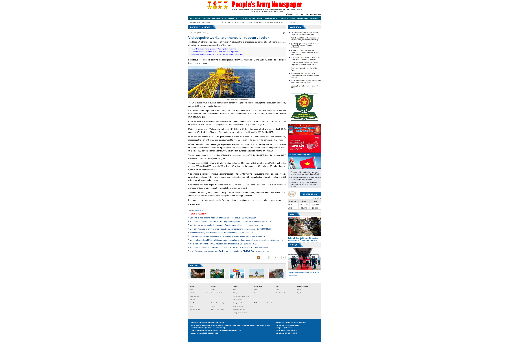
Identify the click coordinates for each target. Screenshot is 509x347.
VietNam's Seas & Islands (300, 154)
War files (192, 299)
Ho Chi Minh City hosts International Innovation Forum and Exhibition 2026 (229, 247)
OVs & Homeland (281, 293)
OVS (237, 18)
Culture (299, 289)
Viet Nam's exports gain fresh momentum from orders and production (226, 225)
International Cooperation (241, 296)
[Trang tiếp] (280, 257)
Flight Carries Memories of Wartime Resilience (303, 274)
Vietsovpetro (200, 210)
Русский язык (315, 14)
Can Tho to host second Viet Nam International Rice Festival (223, 217)
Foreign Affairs (288, 18)
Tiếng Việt (289, 14)
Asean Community (272, 18)
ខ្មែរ (307, 14)
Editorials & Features (218, 293)
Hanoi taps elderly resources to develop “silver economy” (221, 232)
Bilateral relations (238, 306)
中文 (297, 14)
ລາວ (302, 14)
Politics (206, 18)
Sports (299, 293)
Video (292, 214)
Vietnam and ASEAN (217, 309)
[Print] (284, 32)
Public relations (194, 296)
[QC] (304, 128)
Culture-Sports (248, 18)
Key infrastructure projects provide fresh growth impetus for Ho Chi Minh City (229, 251)
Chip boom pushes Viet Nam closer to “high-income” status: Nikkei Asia (227, 236)
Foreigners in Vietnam (240, 313)
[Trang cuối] (284, 257)
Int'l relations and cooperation (199, 293)
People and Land (195, 309)
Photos (293, 245)
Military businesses (239, 293)
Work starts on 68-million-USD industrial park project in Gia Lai (223, 243)
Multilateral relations (239, 309)
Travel (260, 18)
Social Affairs (228, 18)
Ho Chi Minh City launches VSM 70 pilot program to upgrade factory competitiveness (233, 221)
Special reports (237, 299)
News (207, 27)
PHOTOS (194, 266)
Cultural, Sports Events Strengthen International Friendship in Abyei (303, 239)
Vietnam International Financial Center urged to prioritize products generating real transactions (237, 240)
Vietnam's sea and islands (307, 18)
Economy (216, 18)
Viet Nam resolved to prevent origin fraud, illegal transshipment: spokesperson (230, 228)
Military (198, 18)
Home (191, 18)
